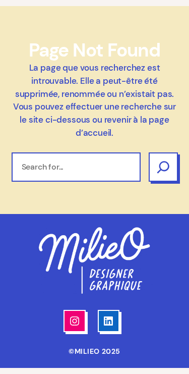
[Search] (163, 167)
